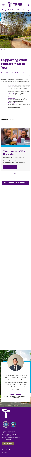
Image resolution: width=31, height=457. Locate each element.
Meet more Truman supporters (15, 183)
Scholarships (11, 93)
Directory (26, 10)
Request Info (16, 10)
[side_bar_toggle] (0, 17)
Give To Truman (8, 443)
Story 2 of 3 (15, 173)
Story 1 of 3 (14, 173)
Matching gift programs (14, 103)
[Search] (28, 5)
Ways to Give (15, 73)
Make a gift (4, 73)
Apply (4, 10)
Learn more (10, 167)
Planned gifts (11, 98)
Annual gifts (11, 85)
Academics (5, 455)
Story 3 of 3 (16, 173)
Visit (9, 10)
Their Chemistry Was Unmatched (14, 153)
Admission (5, 452)
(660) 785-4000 (7, 436)
